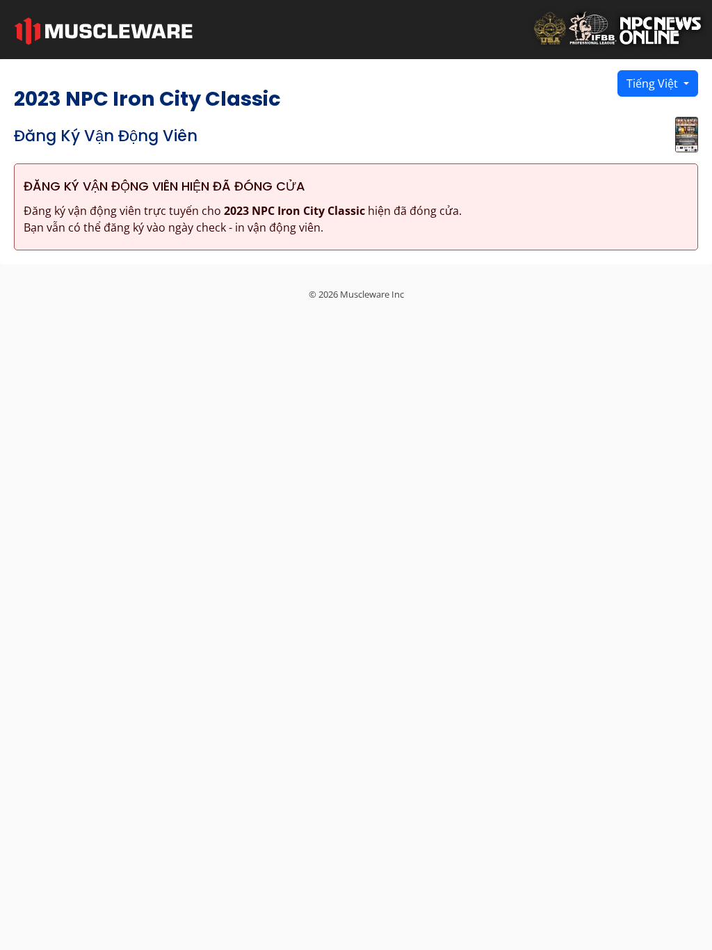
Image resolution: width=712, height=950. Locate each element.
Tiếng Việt (653, 83)
